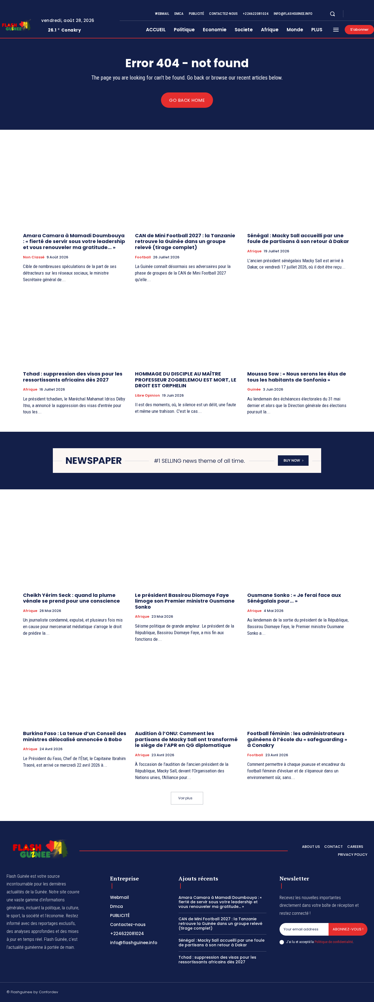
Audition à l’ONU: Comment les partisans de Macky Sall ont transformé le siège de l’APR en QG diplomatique (186, 739)
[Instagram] (358, 14)
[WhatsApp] (365, 993)
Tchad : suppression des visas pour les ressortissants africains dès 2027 (72, 376)
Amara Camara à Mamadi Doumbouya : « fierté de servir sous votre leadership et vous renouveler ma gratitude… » (74, 241)
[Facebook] (352, 14)
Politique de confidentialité (334, 942)
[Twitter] (365, 14)
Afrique (254, 251)
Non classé (33, 257)
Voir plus (185, 798)
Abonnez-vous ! (348, 929)
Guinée (254, 389)
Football (143, 257)
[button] (332, 13)
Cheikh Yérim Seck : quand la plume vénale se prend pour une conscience (71, 598)
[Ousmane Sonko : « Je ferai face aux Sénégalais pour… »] (299, 548)
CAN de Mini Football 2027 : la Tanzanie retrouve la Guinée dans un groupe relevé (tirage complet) (185, 241)
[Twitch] (339, 993)
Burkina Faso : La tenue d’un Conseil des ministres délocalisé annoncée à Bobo (74, 736)
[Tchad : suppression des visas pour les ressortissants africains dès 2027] (75, 327)
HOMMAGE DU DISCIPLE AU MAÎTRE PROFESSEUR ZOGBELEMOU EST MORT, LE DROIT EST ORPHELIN (185, 379)
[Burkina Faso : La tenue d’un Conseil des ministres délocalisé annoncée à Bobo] (75, 687)
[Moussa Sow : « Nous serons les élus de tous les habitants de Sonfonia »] (299, 327)
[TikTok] (326, 993)
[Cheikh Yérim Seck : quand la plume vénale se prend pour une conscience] (75, 548)
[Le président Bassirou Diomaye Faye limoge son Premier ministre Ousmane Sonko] (187, 548)
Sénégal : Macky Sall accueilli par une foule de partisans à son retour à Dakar (298, 238)
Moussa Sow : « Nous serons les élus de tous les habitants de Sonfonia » (296, 376)
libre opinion (147, 395)
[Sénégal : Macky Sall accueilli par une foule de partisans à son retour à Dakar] (299, 189)
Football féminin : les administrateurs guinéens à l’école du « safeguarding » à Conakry (297, 739)
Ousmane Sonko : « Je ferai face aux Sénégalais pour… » (294, 598)
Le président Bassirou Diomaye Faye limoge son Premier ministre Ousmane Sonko (185, 601)
